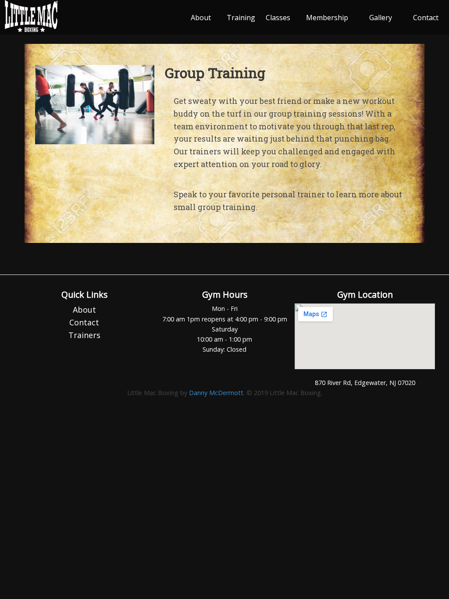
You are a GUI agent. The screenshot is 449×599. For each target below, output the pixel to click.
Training (241, 17)
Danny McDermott (216, 393)
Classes (278, 17)
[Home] (31, 29)
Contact (425, 17)
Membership (327, 17)
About (201, 17)
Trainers (84, 335)
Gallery (380, 17)
